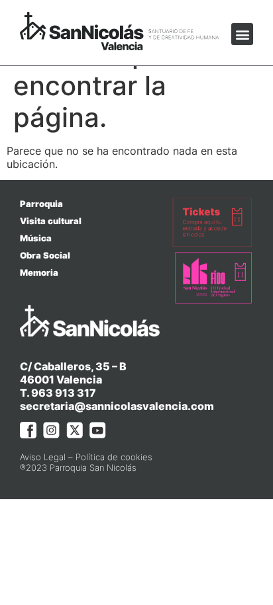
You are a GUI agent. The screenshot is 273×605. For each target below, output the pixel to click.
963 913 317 (63, 392)
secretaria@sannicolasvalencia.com (117, 406)
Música (36, 238)
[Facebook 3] (28, 430)
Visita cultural (51, 221)
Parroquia (41, 203)
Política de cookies (114, 457)
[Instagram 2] (51, 430)
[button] (242, 34)
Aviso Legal (43, 457)
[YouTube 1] (97, 430)
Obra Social (45, 255)
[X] (74, 430)
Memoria (39, 272)
